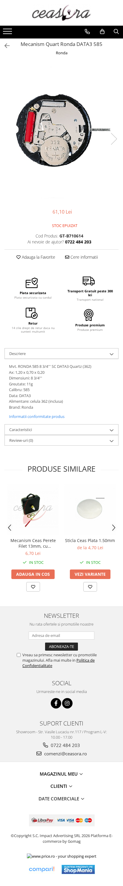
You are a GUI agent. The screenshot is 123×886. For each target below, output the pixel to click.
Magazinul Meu (59, 774)
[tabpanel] (61, 133)
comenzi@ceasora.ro (65, 754)
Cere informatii (83, 257)
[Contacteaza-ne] (87, 32)
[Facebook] (56, 703)
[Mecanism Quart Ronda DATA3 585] (61, 133)
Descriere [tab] (17, 353)
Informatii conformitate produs (36, 416)
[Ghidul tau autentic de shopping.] (41, 869)
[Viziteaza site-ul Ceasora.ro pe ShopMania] (78, 869)
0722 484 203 (65, 745)
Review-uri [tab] (21, 440)
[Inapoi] (4, 46)
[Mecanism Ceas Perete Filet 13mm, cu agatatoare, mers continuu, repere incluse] (33, 509)
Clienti (59, 786)
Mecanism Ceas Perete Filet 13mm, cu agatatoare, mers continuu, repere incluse (33, 543)
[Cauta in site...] (116, 32)
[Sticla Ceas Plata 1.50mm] (90, 509)
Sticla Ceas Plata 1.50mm (90, 540)
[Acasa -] (61, 12)
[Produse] (8, 33)
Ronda (61, 52)
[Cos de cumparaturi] (102, 32)
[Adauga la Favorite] (33, 587)
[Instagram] (67, 703)
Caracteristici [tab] (20, 429)
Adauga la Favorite (38, 257)
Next (114, 139)
